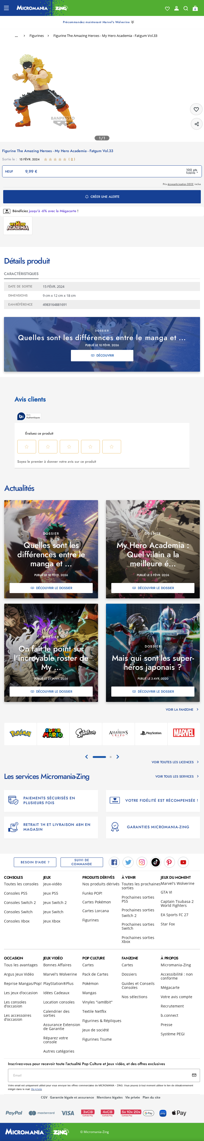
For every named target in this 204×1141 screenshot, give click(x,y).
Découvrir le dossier (54, 588)
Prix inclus (182, 184)
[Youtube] (183, 861)
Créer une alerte (105, 196)
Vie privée (132, 1097)
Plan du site (151, 1097)
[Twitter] (128, 861)
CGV (44, 1097)
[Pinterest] (169, 861)
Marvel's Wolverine (177, 883)
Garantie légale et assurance (72, 1097)
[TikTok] (155, 861)
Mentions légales (110, 1097)
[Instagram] (141, 861)
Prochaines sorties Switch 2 (138, 912)
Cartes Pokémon (96, 901)
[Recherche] (185, 10)
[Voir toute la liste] (167, 9)
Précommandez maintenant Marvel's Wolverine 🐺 (98, 22)
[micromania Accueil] (42, 8)
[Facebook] (114, 861)
